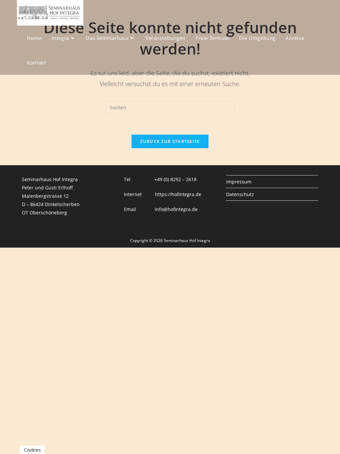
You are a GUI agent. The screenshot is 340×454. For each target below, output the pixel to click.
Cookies (32, 450)
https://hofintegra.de (178, 194)
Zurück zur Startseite (170, 141)
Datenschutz (240, 194)
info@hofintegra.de (176, 209)
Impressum (238, 181)
